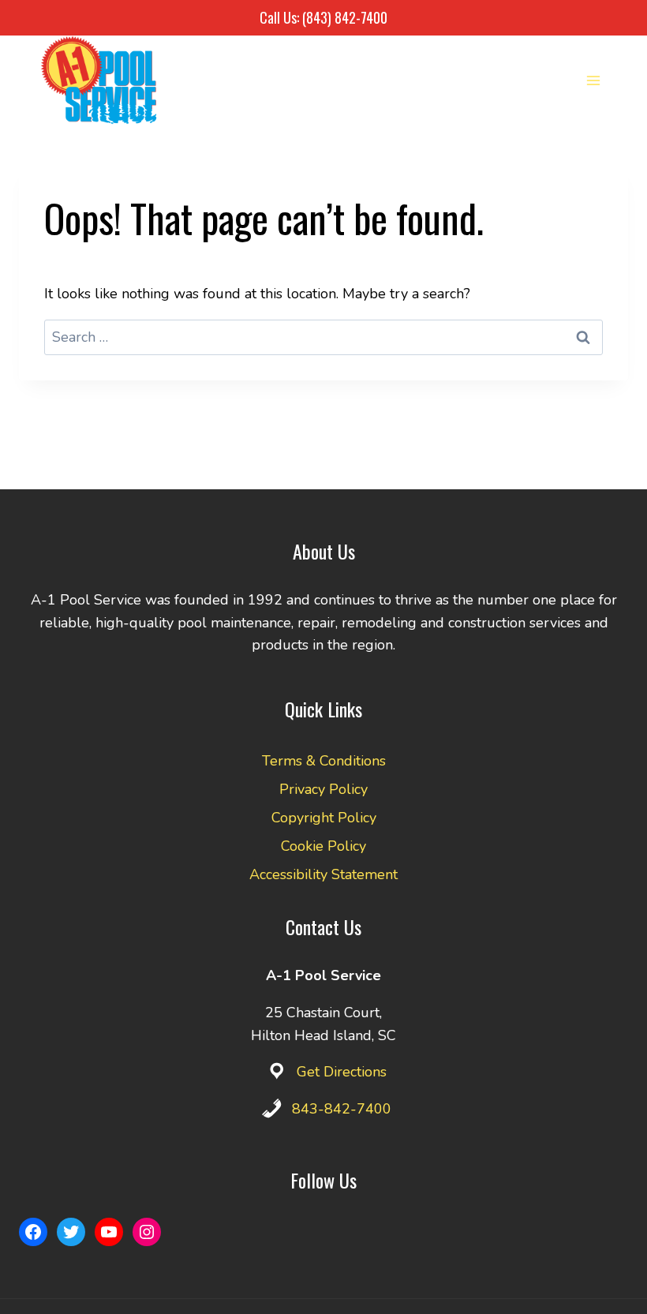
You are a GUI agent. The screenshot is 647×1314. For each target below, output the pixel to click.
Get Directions (342, 1071)
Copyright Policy (323, 817)
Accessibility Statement (323, 874)
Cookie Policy (323, 846)
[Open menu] (593, 80)
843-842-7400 (341, 1108)
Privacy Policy (323, 789)
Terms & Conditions (324, 760)
